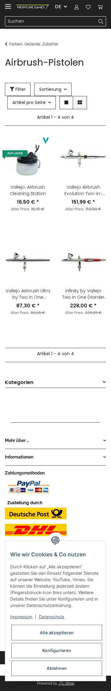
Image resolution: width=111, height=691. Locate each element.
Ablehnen (57, 668)
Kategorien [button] (19, 382)
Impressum (21, 616)
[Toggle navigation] (8, 4)
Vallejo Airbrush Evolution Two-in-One (83, 190)
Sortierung (50, 89)
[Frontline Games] (32, 7)
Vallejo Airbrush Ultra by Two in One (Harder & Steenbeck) (28, 294)
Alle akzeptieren (57, 632)
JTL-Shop (66, 683)
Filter (20, 89)
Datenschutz (51, 616)
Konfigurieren (56, 650)
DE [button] (58, 6)
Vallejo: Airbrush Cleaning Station (28, 190)
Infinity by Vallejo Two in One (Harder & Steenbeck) (83, 294)
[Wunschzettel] (88, 7)
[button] (76, 7)
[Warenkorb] (100, 7)
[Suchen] (101, 21)
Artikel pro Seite (29, 102)
